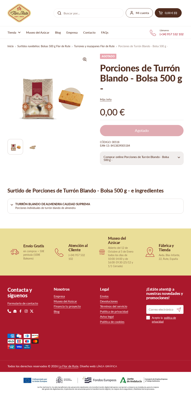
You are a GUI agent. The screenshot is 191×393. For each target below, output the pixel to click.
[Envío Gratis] (14, 252)
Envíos (104, 296)
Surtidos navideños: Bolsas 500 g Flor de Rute (43, 46)
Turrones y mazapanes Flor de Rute (94, 46)
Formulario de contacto (22, 303)
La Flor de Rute (68, 366)
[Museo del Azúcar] (102, 252)
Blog (57, 311)
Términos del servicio (113, 306)
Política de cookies (112, 321)
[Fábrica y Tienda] (150, 252)
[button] (141, 158)
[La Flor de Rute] (19, 13)
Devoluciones (109, 301)
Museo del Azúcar (65, 301)
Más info (106, 99)
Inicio (10, 46)
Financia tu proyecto (67, 306)
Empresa (59, 296)
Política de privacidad (114, 311)
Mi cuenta (142, 13)
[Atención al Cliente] (60, 252)
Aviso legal (107, 316)
